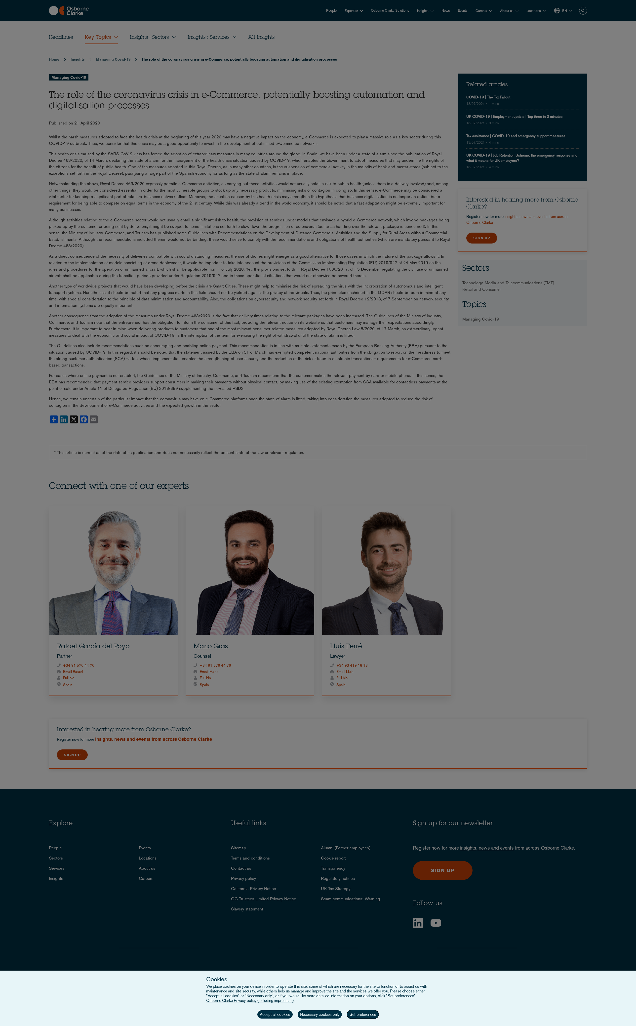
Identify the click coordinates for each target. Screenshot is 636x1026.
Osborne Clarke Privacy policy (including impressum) (250, 1000)
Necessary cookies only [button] (319, 1014)
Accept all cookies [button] (275, 1014)
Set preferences (363, 1014)
